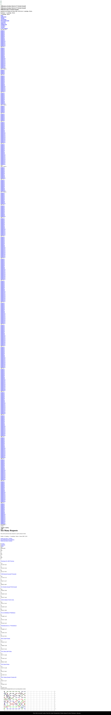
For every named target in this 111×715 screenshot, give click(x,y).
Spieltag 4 (3, 34)
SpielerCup (3, 23)
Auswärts (3, 544)
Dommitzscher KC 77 (5, 625)
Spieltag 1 (3, 30)
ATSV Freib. (11, 599)
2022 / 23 (2, 92)
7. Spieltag (6, 538)
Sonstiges (3, 27)
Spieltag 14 (3, 45)
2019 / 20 (2, 143)
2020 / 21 (2, 121)
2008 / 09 (2, 458)
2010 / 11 (2, 346)
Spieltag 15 (3, 64)
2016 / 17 (2, 217)
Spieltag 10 (3, 41)
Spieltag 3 (3, 33)
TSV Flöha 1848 (4, 651)
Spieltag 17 (3, 66)
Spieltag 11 (3, 42)
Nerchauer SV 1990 (5, 561)
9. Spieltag (6, 540)
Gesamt (2, 543)
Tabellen (2, 18)
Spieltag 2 (3, 31)
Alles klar (78, 713)
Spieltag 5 (3, 35)
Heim (2, 546)
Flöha (10, 651)
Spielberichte (3, 16)
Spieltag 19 (3, 390)
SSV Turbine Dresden (5, 677)
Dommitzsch (14, 625)
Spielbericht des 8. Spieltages (7, 539)
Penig (8, 664)
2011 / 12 (2, 324)
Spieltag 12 (3, 43)
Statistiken (3, 25)
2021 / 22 (2, 113)
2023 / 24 (2, 74)
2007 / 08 (2, 480)
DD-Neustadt (14, 586)
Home (2, 15)
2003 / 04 (2, 414)
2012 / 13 (2, 302)
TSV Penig (3, 664)
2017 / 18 (2, 204)
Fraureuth (14, 574)
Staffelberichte (4, 24)
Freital (8, 638)
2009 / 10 (2, 436)
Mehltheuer (12, 612)
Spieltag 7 (3, 37)
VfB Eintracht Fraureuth (6, 574)
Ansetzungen (3, 19)
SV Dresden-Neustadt (5, 586)
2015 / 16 (2, 236)
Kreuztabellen (3, 524)
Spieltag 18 (3, 67)
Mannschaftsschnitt (5, 20)
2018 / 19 (2, 179)
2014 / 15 (2, 258)
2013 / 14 (2, 280)
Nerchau (12, 561)
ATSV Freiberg (4, 599)
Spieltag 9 (3, 40)
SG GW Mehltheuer (5, 612)
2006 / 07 (2, 502)
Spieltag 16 (3, 65)
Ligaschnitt (3, 22)
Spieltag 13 (3, 44)
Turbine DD (13, 677)
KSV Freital (3, 638)
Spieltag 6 (3, 36)
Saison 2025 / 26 (3, 29)
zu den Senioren (4, 28)
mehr (2, 165)
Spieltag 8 (3, 38)
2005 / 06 (2, 368)
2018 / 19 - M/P (3, 166)
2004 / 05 (2, 391)
